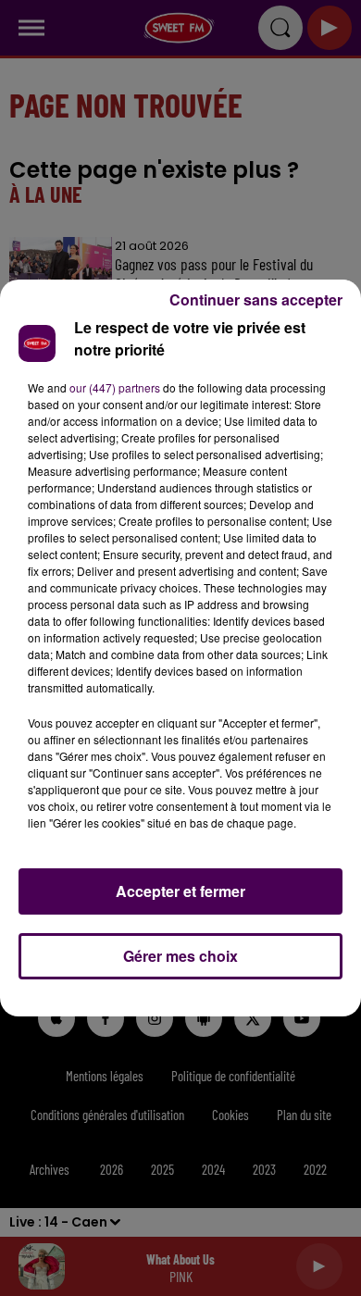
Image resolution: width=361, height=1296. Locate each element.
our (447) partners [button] (114, 387)
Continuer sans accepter (255, 299)
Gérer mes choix (180, 955)
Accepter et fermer (180, 891)
